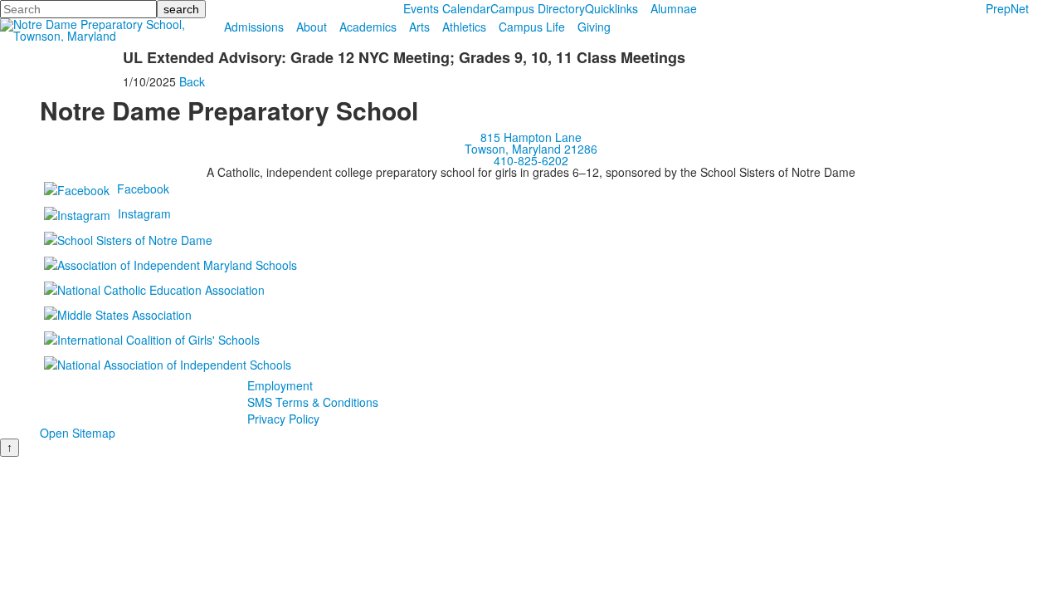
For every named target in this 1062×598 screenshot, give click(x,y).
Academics (368, 26)
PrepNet (1007, 8)
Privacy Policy (283, 418)
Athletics (464, 26)
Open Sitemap (77, 432)
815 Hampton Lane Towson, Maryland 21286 (531, 143)
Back (192, 81)
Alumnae (673, 8)
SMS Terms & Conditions (312, 402)
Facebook (143, 188)
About (311, 26)
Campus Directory (537, 8)
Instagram (144, 213)
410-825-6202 (531, 160)
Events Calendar (446, 8)
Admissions (254, 26)
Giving (594, 26)
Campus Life (532, 26)
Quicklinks (611, 8)
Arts (419, 26)
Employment (280, 385)
